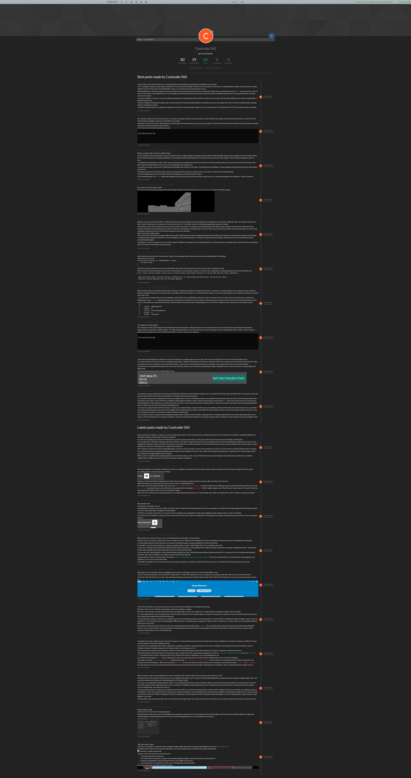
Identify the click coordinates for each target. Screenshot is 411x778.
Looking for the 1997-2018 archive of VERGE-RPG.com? (374, 2)
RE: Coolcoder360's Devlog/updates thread (155, 115)
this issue (154, 300)
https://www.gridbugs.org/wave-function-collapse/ (192, 557)
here (224, 401)
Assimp (158, 176)
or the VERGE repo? (404, 2)
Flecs (237, 91)
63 (205, 59)
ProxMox (202, 626)
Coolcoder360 (268, 96)
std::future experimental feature (230, 653)
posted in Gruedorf (143, 110)
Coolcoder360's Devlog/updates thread (154, 81)
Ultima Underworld (222, 746)
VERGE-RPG (112, 2)
